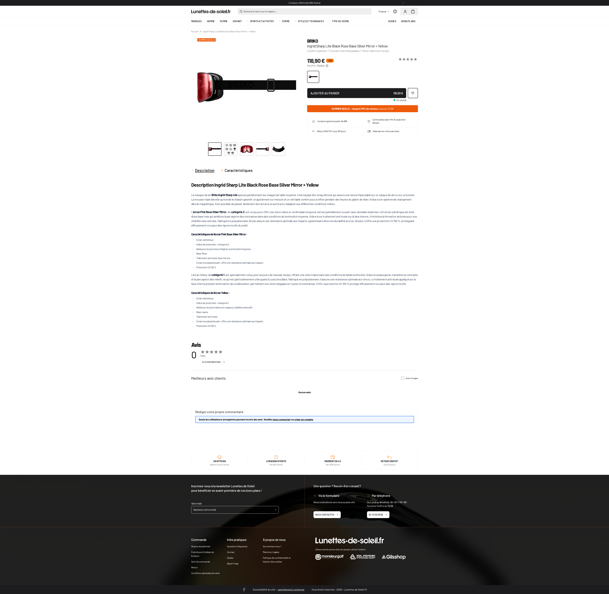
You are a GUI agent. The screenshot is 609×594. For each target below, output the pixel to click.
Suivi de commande (200, 561)
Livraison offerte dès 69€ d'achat (305, 2)
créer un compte (303, 419)
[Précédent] (205, 3)
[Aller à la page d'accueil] (211, 11)
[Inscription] (276, 510)
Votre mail (196, 503)
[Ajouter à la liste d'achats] (413, 93)
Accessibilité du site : (278, 589)
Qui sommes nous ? (272, 546)
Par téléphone (381, 495)
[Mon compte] (405, 11)
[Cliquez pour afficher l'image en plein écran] (246, 87)
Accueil (194, 31)
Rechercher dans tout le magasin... (260, 11)
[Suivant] (403, 3)
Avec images (412, 378)
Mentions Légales (271, 552)
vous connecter (282, 419)
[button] (408, 59)
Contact (231, 552)
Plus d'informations (211, 362)
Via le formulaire (328, 495)
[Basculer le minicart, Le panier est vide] (412, 11)
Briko (312, 41)
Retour (194, 567)
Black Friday (233, 563)
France (382, 11)
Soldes (230, 557)
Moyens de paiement (200, 546)
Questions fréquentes (237, 546)
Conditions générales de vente (205, 573)
